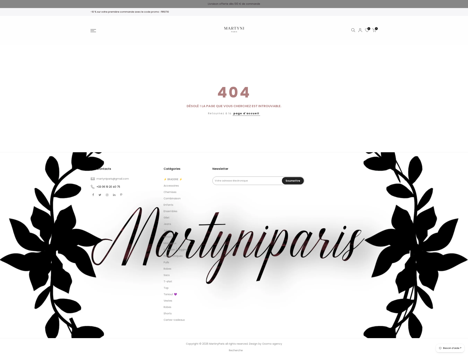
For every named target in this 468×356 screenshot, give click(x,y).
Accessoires (171, 185)
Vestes (168, 301)
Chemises (170, 192)
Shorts (168, 313)
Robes (167, 269)
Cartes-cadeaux (174, 320)
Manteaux (170, 243)
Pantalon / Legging (176, 249)
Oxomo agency (272, 344)
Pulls (166, 262)
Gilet (166, 217)
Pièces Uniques (173, 256)
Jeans (167, 224)
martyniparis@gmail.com (113, 179)
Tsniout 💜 (170, 294)
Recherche (236, 350)
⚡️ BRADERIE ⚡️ (173, 179)
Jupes (167, 230)
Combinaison (172, 198)
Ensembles (170, 211)
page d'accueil (246, 113)
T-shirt (168, 281)
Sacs (167, 275)
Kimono (168, 237)
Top (166, 288)
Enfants (168, 205)
